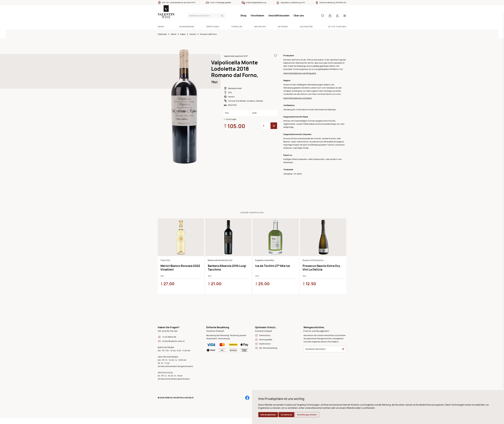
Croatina (251, 100)
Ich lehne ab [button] (286, 414)
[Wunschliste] (322, 15)
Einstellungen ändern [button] (307, 414)
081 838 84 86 (341, 2)
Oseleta (259, 100)
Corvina (231, 100)
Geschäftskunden (278, 15)
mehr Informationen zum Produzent (299, 73)
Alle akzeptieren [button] (268, 414)
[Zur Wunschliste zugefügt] (275, 55)
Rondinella (241, 100)
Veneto (231, 96)
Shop (243, 15)
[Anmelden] (337, 15)
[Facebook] (247, 398)
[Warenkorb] (330, 15)
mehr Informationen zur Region (297, 98)
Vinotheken (257, 15)
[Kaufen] (274, 125)
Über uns (299, 15)
